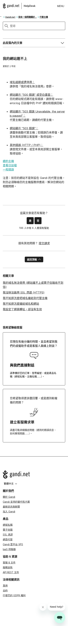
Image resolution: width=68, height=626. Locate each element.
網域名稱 (8, 524)
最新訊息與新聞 (11, 506)
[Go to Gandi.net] (34, 475)
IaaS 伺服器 (9, 549)
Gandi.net (10, 17)
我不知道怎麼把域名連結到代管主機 (25, 298)
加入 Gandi (9, 511)
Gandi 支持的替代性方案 (16, 501)
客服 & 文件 (9, 562)
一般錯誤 (8, 169)
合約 (5, 590)
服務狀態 (8, 567)
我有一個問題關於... (27, 17)
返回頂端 (32, 259)
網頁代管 (8, 539)
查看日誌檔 (10, 165)
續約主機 (8, 161)
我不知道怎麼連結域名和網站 (21, 303)
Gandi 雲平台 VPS (13, 544)
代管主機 (44, 17)
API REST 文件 (11, 572)
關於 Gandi (9, 496)
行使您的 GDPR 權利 (14, 595)
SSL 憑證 (8, 534)
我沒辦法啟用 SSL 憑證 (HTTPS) (23, 292)
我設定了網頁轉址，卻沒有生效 (22, 309)
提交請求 (44, 243)
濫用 (5, 585)
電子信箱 (8, 529)
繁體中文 (9, 483)
